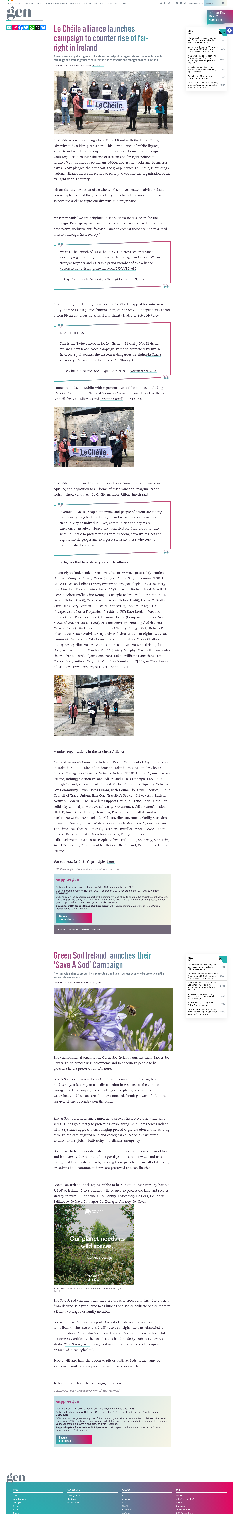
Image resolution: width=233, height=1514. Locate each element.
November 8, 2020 (143, 371)
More (125, 3)
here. (111, 861)
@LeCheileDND (106, 252)
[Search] (223, 3)
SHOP (117, 3)
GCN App (71, 1499)
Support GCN (90, 3)
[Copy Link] (15, 27)
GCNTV (40, 3)
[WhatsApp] (32, 27)
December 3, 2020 (132, 279)
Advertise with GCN (185, 1499)
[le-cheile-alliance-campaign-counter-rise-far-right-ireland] (113, 102)
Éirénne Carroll (111, 399)
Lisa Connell (98, 66)
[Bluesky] (43, 27)
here (118, 1383)
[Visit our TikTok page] (173, 3)
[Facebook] (20, 27)
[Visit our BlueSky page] (177, 3)
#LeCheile (153, 354)
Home (10, 3)
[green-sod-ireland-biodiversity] (113, 1019)
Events (16, 1506)
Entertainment (19, 1499)
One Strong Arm (77, 1344)
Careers (180, 1502)
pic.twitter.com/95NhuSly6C (113, 360)
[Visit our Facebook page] (181, 3)
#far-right (85, 929)
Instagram (126, 1499)
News (17, 3)
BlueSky (125, 1506)
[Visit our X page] (164, 3)
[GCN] (16, 1481)
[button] (229, 30)
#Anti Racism (73, 929)
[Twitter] (26, 27)
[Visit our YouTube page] (185, 3)
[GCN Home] (19, 13)
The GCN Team (183, 1509)
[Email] (9, 27)
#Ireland (96, 929)
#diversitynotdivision (75, 268)
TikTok (125, 1502)
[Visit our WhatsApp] (160, 3)
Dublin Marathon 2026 (56, 3)
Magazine (29, 3)
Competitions (106, 3)
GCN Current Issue (76, 1502)
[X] (37, 27)
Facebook (126, 1509)
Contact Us (181, 1506)
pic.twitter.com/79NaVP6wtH (114, 268)
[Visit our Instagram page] (169, 3)
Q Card (179, 1495)
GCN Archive (76, 3)
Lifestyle (17, 1502)
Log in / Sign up (196, 3)
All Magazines (73, 1495)
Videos (16, 1509)
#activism (61, 929)
